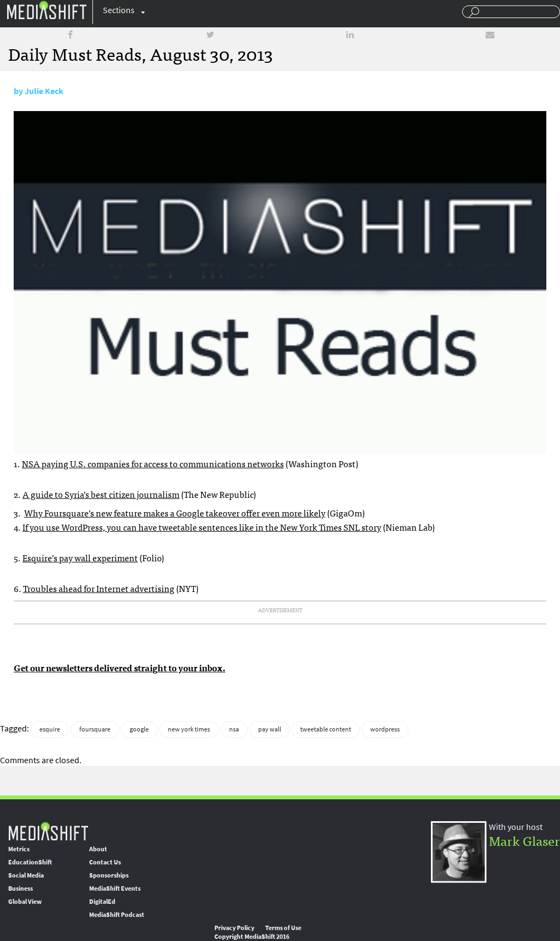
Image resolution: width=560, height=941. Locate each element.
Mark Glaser (524, 840)
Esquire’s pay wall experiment (80, 557)
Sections (119, 10)
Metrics (19, 849)
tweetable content (325, 729)
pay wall (269, 729)
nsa (234, 729)
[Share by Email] (490, 34)
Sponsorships (109, 875)
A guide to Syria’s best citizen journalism (100, 494)
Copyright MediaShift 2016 (251, 936)
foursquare (94, 729)
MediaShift (48, 830)
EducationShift (30, 862)
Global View (25, 901)
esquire (49, 729)
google (139, 729)
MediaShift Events (115, 888)
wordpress (385, 729)
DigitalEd (102, 901)
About (98, 849)
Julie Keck (44, 91)
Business (20, 888)
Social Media (26, 875)
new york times (189, 729)
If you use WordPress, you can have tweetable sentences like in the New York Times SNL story (201, 527)
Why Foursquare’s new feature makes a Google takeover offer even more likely (174, 513)
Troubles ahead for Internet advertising (98, 588)
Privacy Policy (234, 927)
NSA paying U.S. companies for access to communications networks (153, 463)
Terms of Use (283, 927)
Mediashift (46, 9)
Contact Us (105, 862)
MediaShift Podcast (116, 914)
